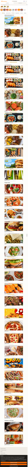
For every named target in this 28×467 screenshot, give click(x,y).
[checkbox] (1, 10)
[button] (4, 1)
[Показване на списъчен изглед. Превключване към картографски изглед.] (26, 4)
